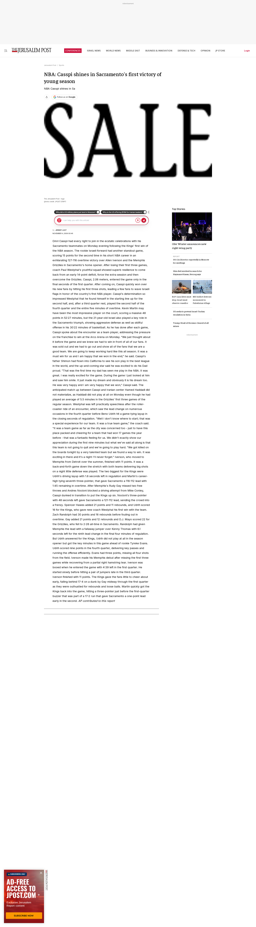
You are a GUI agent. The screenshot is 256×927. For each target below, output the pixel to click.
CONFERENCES (73, 50)
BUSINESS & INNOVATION (158, 50)
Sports (61, 65)
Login (247, 50)
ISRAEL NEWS (94, 50)
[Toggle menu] (5, 50)
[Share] (46, 97)
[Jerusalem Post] (29, 50)
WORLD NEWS (113, 50)
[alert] (24, 896)
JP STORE (220, 50)
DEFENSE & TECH (186, 50)
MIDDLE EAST (133, 50)
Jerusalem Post (50, 65)
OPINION (205, 50)
